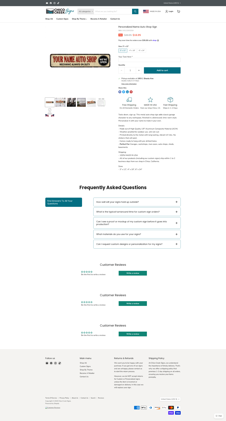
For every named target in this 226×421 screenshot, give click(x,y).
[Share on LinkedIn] (127, 91)
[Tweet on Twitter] (123, 91)
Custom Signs (62, 19)
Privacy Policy (64, 398)
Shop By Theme (79, 19)
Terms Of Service (51, 398)
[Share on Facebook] (119, 91)
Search (93, 398)
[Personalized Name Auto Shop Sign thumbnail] (60, 102)
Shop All (49, 19)
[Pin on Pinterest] (131, 91)
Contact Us (115, 19)
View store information (129, 84)
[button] (149, 57)
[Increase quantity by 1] (139, 70)
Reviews (101, 398)
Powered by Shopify (52, 403)
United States (171, 3)
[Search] (135, 11)
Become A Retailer (99, 19)
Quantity (121, 65)
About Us (75, 398)
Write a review (132, 273)
